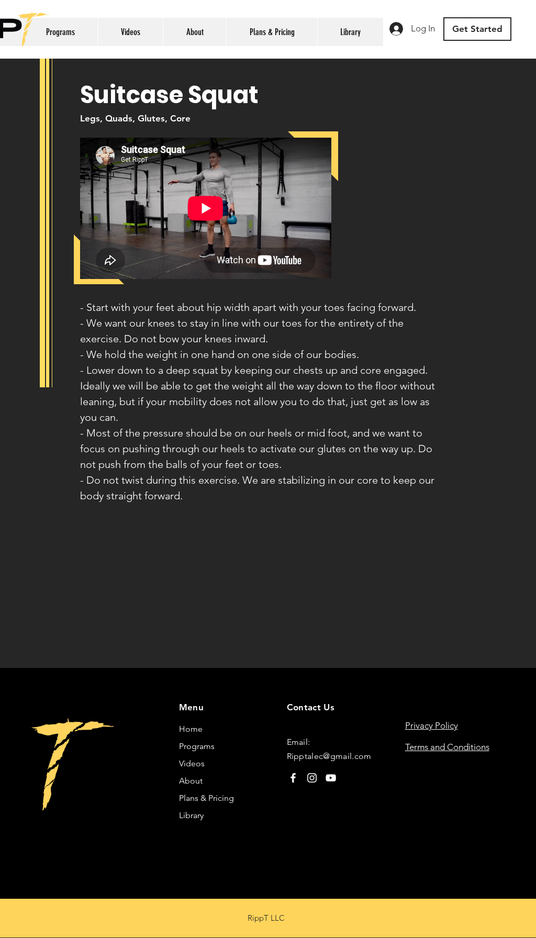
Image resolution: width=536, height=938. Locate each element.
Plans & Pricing (206, 798)
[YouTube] (331, 778)
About (191, 781)
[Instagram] (312, 778)
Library (191, 815)
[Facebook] (293, 778)
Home (191, 729)
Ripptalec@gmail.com (329, 756)
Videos (192, 763)
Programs (197, 746)
